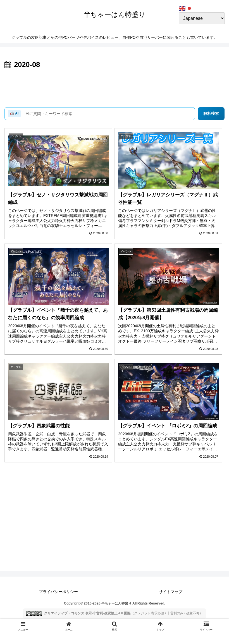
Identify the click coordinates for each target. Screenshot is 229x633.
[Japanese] (189, 8)
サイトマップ (170, 591)
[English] (182, 8)
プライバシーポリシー (58, 591)
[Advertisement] (114, 86)
